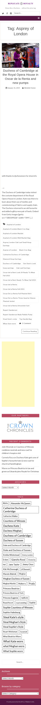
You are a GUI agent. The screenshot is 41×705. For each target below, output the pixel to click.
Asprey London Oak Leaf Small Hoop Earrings (17, 243)
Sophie (32, 602)
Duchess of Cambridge (12, 263)
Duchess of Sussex (13, 540)
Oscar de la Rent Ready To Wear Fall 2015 (19, 280)
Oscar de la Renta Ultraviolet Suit (16, 306)
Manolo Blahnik (9, 574)
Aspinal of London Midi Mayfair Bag (17, 238)
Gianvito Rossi (18, 559)
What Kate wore (9, 324)
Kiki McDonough (10, 569)
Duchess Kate (11, 525)
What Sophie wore (13, 651)
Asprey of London (10, 250)
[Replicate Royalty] (20, 5)
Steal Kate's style (10, 319)
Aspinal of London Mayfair (13, 233)
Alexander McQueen (20, 503)
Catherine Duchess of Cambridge (16, 254)
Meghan (22, 574)
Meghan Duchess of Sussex (16, 578)
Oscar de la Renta (10, 284)
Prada (32, 583)
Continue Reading (30, 331)
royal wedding (21, 603)
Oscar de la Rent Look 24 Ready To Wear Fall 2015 (19, 273)
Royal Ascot (8, 602)
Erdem (5, 560)
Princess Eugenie (10, 598)
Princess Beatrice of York (13, 593)
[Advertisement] (18, 374)
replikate (24, 598)
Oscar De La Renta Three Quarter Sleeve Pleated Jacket (19, 299)
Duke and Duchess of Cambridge (17, 545)
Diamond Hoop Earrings (12, 259)
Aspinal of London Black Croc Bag (16, 229)
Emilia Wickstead (11, 555)
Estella (32, 702)
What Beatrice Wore (12, 636)
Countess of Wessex (14, 520)
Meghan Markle (9, 583)
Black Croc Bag (25, 250)
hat (4, 564)
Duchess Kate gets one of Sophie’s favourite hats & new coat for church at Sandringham (20, 460)
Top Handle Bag (25, 319)
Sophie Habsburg (11, 612)
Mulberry (22, 583)
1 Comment (26, 323)
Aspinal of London (14, 224)
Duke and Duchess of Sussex (17, 550)
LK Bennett (25, 569)
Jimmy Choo (28, 564)
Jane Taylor (14, 564)
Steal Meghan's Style (14, 622)
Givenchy (31, 560)
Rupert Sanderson (10, 310)
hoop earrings (8, 268)
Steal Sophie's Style (13, 626)
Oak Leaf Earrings (23, 268)
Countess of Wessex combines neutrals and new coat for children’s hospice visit (18, 450)
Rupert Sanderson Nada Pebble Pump (17, 314)
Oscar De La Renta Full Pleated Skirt (17, 293)
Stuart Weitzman (10, 632)
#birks (5, 503)
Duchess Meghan (12, 530)
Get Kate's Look (29, 263)
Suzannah (23, 632)
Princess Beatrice (11, 588)
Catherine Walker (10, 516)
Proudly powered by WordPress (16, 702)
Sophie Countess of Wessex (18, 607)
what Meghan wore (13, 646)
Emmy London (27, 555)
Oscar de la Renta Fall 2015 (13, 289)
